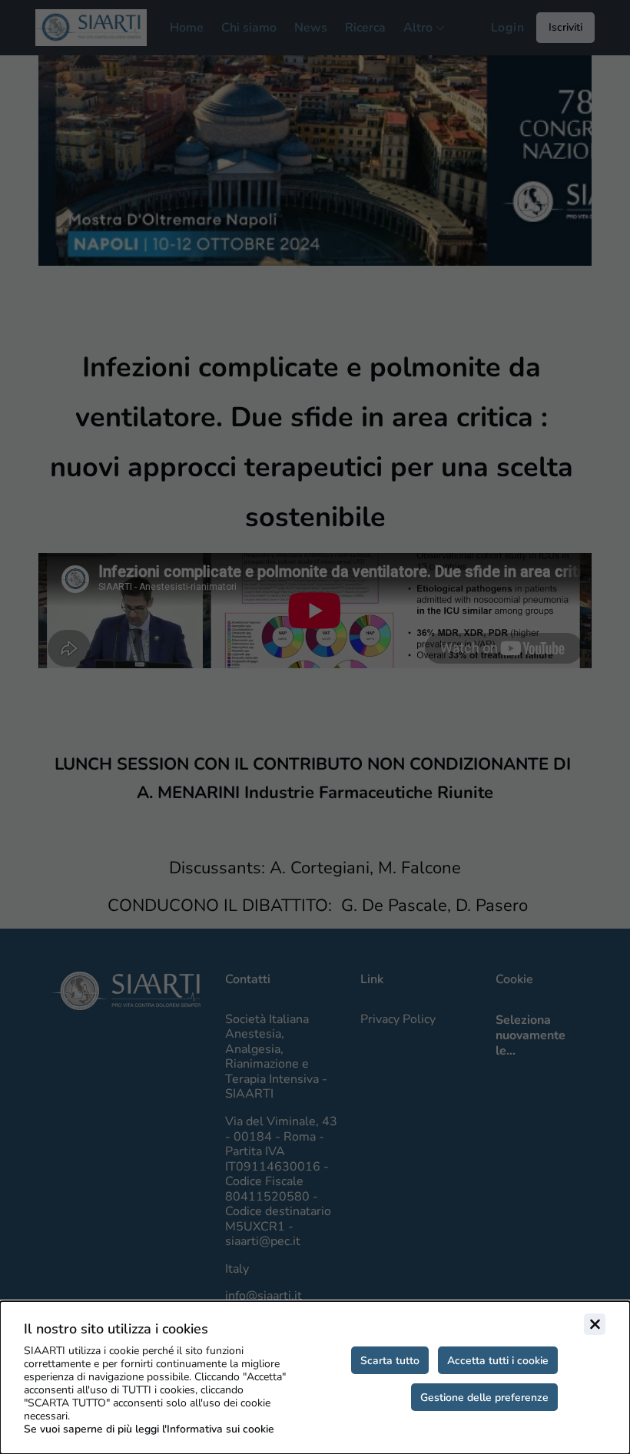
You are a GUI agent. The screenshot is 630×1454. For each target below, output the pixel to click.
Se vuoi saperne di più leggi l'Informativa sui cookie (149, 1429)
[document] (315, 1377)
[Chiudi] (594, 1324)
